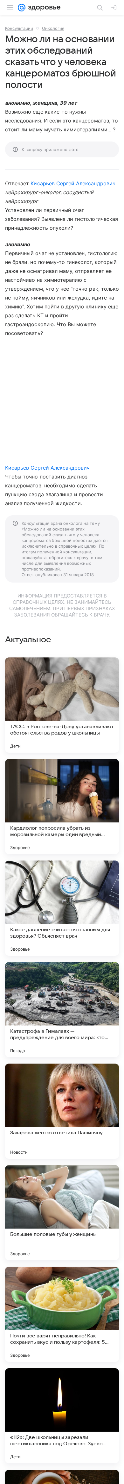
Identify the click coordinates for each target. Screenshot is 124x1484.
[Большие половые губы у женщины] (62, 1212)
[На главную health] (43, 7)
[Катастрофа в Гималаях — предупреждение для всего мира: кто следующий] (62, 1009)
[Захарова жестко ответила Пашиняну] (62, 1111)
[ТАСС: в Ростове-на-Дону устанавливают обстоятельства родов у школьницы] (62, 705)
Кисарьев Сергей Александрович (73, 183)
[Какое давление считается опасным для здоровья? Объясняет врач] (62, 908)
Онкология (53, 28)
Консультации (19, 28)
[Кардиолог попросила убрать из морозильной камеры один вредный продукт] (62, 806)
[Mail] (21, 7)
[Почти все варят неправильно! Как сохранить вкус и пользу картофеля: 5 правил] (62, 1314)
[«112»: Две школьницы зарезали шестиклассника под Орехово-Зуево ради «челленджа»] (62, 1415)
